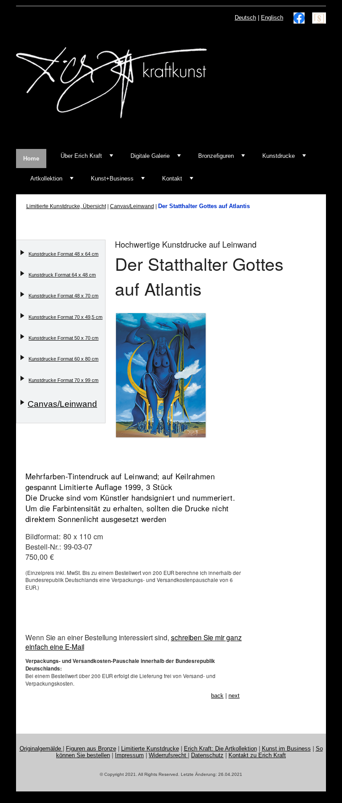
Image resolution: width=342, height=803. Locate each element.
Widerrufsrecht (168, 755)
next (234, 695)
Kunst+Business (112, 178)
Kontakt (172, 178)
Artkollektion (46, 178)
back (217, 695)
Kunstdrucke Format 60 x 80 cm (63, 358)
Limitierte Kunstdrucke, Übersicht (66, 206)
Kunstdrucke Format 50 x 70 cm (63, 338)
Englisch (272, 17)
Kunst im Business (286, 748)
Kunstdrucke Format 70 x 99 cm (63, 380)
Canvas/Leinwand (132, 206)
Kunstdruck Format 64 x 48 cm (62, 274)
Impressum (129, 755)
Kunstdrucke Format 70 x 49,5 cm (65, 317)
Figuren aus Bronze (91, 748)
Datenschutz (207, 755)
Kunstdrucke (278, 156)
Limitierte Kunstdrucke (150, 748)
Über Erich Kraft (81, 156)
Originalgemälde (41, 748)
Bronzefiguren (216, 156)
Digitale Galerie (150, 156)
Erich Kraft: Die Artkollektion (220, 748)
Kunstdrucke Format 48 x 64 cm (63, 254)
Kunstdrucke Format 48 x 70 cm (63, 295)
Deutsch (245, 17)
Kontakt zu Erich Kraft (257, 755)
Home (31, 158)
